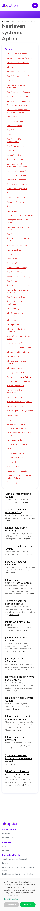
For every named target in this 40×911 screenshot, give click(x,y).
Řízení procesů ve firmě (16, 297)
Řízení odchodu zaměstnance (18, 92)
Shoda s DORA (13, 254)
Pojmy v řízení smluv (14, 440)
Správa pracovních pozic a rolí (18, 101)
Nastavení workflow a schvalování (15, 391)
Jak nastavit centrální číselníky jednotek (17, 717)
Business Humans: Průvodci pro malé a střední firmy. (19, 476)
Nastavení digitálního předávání (19, 381)
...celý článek (24, 502)
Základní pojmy (13, 466)
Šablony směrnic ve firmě (16, 202)
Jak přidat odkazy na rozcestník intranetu (17, 772)
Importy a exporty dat (15, 372)
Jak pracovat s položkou (16, 368)
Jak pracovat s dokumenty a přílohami (17, 362)
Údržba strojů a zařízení (16, 171)
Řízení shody (12, 211)
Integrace (10, 419)
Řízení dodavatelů (14, 134)
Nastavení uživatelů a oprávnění (19, 401)
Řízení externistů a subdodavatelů (14, 140)
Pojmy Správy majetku (15, 457)
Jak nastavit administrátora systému (19, 581)
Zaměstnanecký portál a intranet (19, 96)
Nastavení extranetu (15, 415)
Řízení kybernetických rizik (17, 245)
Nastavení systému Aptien (19, 377)
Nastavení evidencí (14, 397)
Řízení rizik (11, 234)
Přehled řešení (8, 837)
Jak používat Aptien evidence (18, 356)
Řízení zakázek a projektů (17, 188)
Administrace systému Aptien (18, 495)
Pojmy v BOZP (12, 462)
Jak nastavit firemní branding (16, 529)
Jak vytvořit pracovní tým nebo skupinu (19, 678)
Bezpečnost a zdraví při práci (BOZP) (18, 221)
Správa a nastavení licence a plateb (16, 602)
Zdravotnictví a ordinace (16, 180)
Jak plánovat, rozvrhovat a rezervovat (17, 314)
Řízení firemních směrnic (16, 197)
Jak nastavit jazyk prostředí (15, 738)
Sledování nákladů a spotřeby (18, 276)
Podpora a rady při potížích (17, 471)
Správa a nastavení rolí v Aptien (19, 547)
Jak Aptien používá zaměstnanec (19, 58)
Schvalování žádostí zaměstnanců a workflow (17, 165)
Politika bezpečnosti (10, 863)
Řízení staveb (12, 281)
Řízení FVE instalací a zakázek (18, 285)
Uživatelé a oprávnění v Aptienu (19, 347)
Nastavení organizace (15, 406)
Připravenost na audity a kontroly (20, 215)
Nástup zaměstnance (15, 80)
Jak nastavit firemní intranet (16, 639)
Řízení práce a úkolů (15, 159)
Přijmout (27, 905)
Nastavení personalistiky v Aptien (20, 410)
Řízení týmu (11, 150)
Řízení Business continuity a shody (18, 228)
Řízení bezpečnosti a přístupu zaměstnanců (18, 302)
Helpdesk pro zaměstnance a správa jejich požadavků (18, 111)
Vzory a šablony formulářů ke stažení (18, 337)
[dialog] (20, 894)
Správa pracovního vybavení (18, 175)
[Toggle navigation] (35, 5)
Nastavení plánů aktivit (15, 386)
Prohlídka (6, 833)
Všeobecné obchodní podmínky (15, 859)
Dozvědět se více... (11, 899)
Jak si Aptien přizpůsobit (16, 324)
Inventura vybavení (14, 343)
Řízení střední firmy (14, 272)
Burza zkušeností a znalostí (17, 424)
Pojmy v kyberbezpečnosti (17, 444)
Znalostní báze (10, 22)
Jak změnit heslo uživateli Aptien (20, 699)
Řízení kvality (12, 259)
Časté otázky (12, 482)
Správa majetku (13, 117)
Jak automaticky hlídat (15, 308)
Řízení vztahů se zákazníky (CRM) (20, 184)
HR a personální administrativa (19, 71)
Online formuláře (13, 193)
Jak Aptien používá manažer (17, 54)
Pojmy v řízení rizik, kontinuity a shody (19, 434)
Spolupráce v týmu (14, 155)
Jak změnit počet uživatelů (15, 660)
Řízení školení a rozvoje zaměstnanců (16, 86)
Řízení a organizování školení (18, 105)
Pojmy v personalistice (15, 453)
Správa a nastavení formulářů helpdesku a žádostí (18, 758)
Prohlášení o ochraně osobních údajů (17, 874)
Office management (14, 125)
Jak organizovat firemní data (18, 352)
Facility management (15, 121)
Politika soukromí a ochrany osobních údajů (18, 868)
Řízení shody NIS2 (14, 250)
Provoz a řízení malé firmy (17, 267)
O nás (4, 846)
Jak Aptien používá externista (18, 62)
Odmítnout (11, 905)
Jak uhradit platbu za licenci (17, 623)
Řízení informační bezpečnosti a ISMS (19, 239)
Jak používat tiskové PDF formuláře (16, 330)
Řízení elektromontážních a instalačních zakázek (17, 291)
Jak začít (10, 67)
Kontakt (5, 850)
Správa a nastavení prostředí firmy (16, 511)
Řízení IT (10, 130)
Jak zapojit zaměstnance (16, 320)
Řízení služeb (12, 206)
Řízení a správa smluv (15, 146)
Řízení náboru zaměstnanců (18, 76)
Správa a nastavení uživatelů (16, 563)
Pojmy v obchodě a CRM (16, 428)
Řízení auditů (12, 263)
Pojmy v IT (11, 449)
